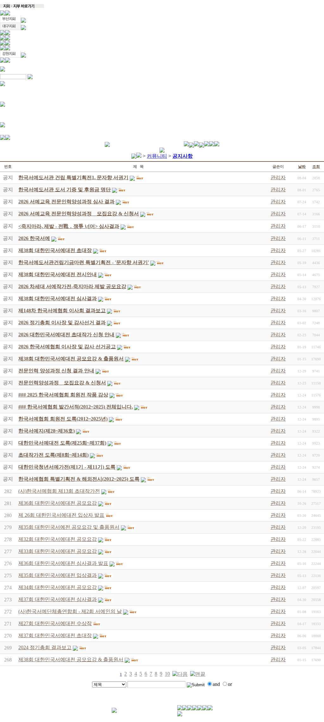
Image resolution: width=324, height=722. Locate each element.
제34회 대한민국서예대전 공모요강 (57, 587)
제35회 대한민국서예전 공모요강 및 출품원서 (69, 527)
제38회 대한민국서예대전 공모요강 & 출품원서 (70, 659)
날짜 (302, 166)
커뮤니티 (157, 156)
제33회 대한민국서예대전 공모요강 (57, 551)
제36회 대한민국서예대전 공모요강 (57, 503)
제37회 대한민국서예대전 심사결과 (57, 599)
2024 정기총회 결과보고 (45, 647)
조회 (316, 166)
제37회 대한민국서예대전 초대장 (55, 635)
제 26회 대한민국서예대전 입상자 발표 (61, 515)
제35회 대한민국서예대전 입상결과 (57, 575)
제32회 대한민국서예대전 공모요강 (57, 539)
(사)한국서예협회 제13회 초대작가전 (59, 491)
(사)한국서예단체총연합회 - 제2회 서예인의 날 (70, 611)
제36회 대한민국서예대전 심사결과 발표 (63, 563)
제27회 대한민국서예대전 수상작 (55, 623)
